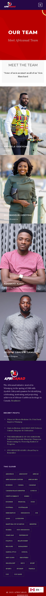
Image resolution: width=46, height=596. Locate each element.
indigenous (25, 513)
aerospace (10, 474)
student (20, 569)
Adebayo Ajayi (14, 284)
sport (32, 563)
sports (8, 569)
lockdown (19, 518)
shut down (10, 557)
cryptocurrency (12, 496)
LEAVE (8, 518)
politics (9, 541)
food (33, 502)
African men (33, 479)
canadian (32, 485)
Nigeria (8, 530)
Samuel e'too (11, 552)
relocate (9, 546)
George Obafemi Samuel (20, 352)
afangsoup (23, 474)
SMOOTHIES (24, 557)
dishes (26, 496)
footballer (23, 507)
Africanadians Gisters (14, 479)
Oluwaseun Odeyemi (18, 215)
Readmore (15, 401)
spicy (23, 563)
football (9, 507)
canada (20, 485)
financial (21, 502)
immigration (10, 513)
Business (9, 485)
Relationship (23, 541)
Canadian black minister (15, 491)
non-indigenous (23, 530)
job (36, 513)
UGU (7, 574)
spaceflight (10, 563)
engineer (9, 502)
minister (33, 524)
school (24, 552)
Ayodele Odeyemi (16, 146)
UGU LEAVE (18, 574)
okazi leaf (10, 535)
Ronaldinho (23, 546)
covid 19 (33, 491)
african (36, 474)
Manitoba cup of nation (15, 524)
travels (32, 569)
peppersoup (23, 535)
